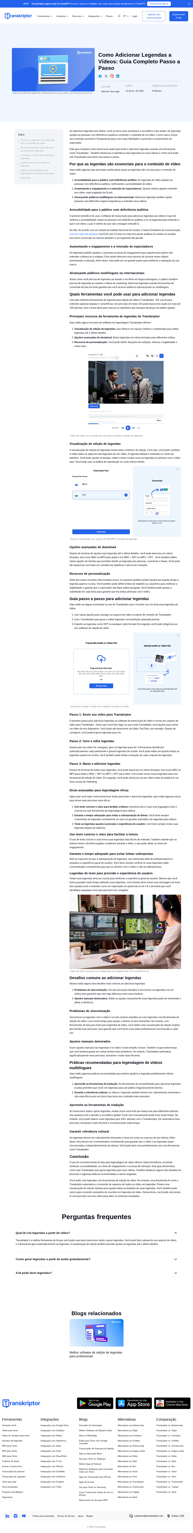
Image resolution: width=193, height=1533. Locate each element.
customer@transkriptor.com (148, 1516)
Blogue (89, 1516)
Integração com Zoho (51, 1451)
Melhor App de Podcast (90, 1464)
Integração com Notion (51, 1435)
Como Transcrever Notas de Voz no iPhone (96, 1493)
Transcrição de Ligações (13, 1476)
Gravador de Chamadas (90, 1425)
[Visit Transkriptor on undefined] (7, 1516)
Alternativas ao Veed (127, 1497)
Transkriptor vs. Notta (166, 1456)
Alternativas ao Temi (127, 1476)
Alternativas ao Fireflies (129, 1440)
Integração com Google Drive (55, 1425)
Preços (109, 16)
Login (134, 16)
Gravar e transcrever (12, 1466)
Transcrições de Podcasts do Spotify (96, 1448)
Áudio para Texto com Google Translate (93, 1442)
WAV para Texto (9, 1456)
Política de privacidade (43, 1516)
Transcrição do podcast (13, 1471)
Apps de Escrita (86, 1482)
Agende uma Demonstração (154, 16)
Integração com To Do (51, 1461)
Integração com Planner (52, 1466)
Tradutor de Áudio (10, 1461)
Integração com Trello (51, 1487)
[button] (122, 16)
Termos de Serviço (66, 1516)
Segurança (7, 1497)
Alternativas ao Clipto (128, 1430)
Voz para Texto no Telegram (92, 1459)
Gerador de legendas (12, 1440)
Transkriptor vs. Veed (166, 1492)
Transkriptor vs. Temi (166, 1476)
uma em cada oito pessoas (84, 234)
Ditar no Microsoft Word (90, 1453)
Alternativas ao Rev (127, 1466)
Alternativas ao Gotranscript (131, 1446)
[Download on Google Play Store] (95, 1403)
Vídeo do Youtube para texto (15, 1435)
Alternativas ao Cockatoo (129, 1435)
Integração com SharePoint (54, 1456)
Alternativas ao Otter (127, 1461)
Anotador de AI (9, 1425)
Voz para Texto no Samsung (92, 1487)
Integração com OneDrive (53, 1476)
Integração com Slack (51, 1446)
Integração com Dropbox (52, 1482)
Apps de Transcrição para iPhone (95, 1477)
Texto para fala (9, 1482)
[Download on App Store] (134, 1403)
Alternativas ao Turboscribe (131, 1487)
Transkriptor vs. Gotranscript (169, 1446)
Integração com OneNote (53, 1471)
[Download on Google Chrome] (172, 1403)
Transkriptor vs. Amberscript (169, 1425)
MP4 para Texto (9, 1451)
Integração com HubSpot (52, 1430)
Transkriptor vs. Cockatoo (168, 1435)
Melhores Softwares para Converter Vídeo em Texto (96, 1470)
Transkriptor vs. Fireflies (167, 1440)
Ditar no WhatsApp (88, 1435)
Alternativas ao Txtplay (128, 1492)
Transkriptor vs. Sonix (166, 1471)
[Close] (189, 3)
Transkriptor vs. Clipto (166, 1430)
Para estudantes (10, 1487)
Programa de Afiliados (12, 1492)
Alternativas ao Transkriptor (131, 1482)
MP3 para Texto (9, 1446)
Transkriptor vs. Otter (166, 1461)
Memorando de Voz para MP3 (93, 1500)
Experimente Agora (159, 4)
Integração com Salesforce (53, 1440)
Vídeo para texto (10, 1430)
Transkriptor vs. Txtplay (167, 1487)
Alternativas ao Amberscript (131, 1425)
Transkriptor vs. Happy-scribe (170, 1451)
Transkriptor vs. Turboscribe (169, 1482)
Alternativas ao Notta (128, 1456)
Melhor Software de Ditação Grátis (95, 1430)
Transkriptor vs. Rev (165, 1466)
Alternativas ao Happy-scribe (131, 1451)
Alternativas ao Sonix (128, 1471)
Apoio (80, 1516)
